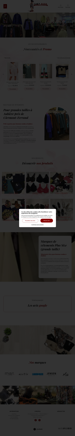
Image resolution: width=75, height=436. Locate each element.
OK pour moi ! (46, 220)
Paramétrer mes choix (30, 220)
